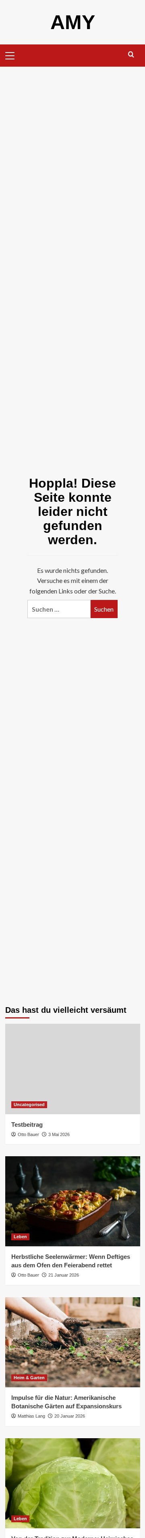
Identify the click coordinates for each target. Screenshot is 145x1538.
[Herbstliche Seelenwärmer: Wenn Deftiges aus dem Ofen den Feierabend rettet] (72, 1201)
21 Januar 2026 (63, 1275)
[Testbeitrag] (72, 1069)
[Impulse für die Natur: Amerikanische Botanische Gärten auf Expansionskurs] (72, 1342)
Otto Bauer (28, 1134)
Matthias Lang (31, 1416)
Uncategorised (29, 1104)
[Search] (131, 55)
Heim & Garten (29, 1377)
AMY (72, 22)
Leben (20, 1236)
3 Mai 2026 (59, 1134)
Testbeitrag (27, 1124)
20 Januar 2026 (69, 1416)
